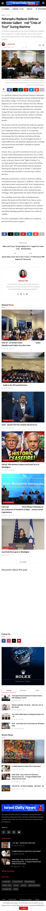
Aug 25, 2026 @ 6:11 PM (18, 788)
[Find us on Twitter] (14, 641)
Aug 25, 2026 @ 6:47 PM (18, 781)
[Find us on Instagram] (9, 641)
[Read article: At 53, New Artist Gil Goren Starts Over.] (6, 845)
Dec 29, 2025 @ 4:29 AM (8, 555)
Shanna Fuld (11, 44)
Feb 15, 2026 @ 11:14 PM (8, 515)
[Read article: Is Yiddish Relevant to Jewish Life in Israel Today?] (6, 768)
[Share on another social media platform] (42, 89)
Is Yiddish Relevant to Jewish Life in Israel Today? (26, 766)
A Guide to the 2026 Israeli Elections (14, 385)
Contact (37, 899)
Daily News (5, 9)
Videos (16, 889)
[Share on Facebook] (9, 89)
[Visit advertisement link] (23, 666)
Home (3, 15)
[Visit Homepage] (23, 3)
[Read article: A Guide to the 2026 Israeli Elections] (23, 367)
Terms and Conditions (25, 899)
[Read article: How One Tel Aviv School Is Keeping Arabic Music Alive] (6, 788)
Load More (23, 562)
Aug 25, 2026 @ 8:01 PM (18, 769)
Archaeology (6, 881)
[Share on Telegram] (31, 89)
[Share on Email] (36, 89)
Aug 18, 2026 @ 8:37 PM (8, 348)
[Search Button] (43, 3)
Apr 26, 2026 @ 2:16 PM (8, 428)
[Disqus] (23, 602)
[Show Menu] (3, 3)
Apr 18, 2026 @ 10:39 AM (8, 470)
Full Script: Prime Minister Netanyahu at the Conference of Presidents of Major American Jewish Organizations (22, 509)
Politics (29, 9)
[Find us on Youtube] (19, 641)
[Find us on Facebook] (4, 641)
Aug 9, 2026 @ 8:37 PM (8, 388)
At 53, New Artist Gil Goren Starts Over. (16, 758)
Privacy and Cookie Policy (36, 905)
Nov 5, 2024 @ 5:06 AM (15, 47)
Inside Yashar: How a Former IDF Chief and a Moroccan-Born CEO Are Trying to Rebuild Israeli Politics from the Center (26, 777)
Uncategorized (7, 889)
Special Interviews (34, 885)
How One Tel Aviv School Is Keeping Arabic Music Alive (28, 786)
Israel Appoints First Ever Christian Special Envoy (19, 425)
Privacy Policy (12, 899)
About (3, 899)
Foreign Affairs (18, 9)
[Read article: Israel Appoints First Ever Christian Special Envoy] (23, 407)
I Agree (23, 908)
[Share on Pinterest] (26, 89)
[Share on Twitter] (15, 89)
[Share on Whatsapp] (20, 89)
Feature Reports (8, 502)
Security (23, 885)
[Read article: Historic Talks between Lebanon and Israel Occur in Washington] (23, 446)
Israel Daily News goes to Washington (15, 552)
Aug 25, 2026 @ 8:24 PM (10, 761)
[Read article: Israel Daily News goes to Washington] (23, 534)
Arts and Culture (17, 881)
